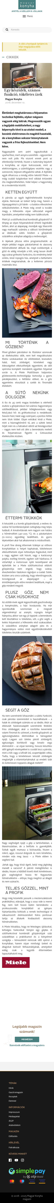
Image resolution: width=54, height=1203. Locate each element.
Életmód (12, 1101)
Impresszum (14, 1112)
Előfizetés (13, 1136)
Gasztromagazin (16, 1092)
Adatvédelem (14, 1125)
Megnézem (27, 1039)
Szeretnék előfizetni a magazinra (27, 1045)
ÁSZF (11, 1121)
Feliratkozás (14, 1148)
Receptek (13, 1097)
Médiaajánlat (14, 1117)
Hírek (11, 1088)
